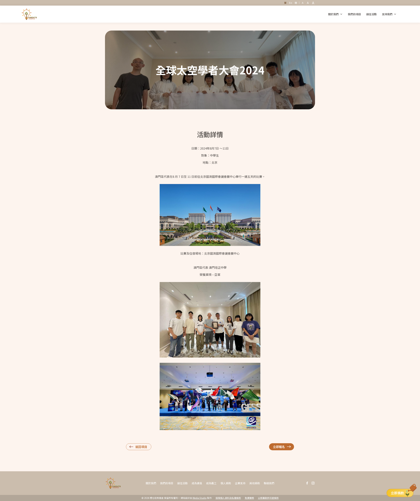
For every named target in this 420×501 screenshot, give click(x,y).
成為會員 (197, 483)
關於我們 (151, 483)
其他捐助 (254, 483)
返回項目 (141, 447)
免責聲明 (249, 498)
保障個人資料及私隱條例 (228, 498)
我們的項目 (354, 14)
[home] (29, 14)
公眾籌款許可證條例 (268, 498)
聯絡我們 (269, 483)
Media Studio (200, 498)
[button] (335, 14)
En (290, 2)
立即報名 (279, 447)
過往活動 (371, 14)
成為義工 (211, 483)
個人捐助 (225, 483)
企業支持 (240, 483)
